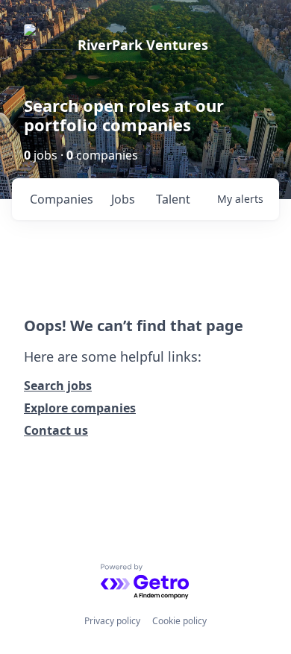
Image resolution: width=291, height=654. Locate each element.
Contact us (56, 430)
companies (61, 199)
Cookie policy (179, 620)
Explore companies (80, 408)
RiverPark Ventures (143, 45)
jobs (123, 199)
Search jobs (58, 385)
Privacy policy (112, 620)
